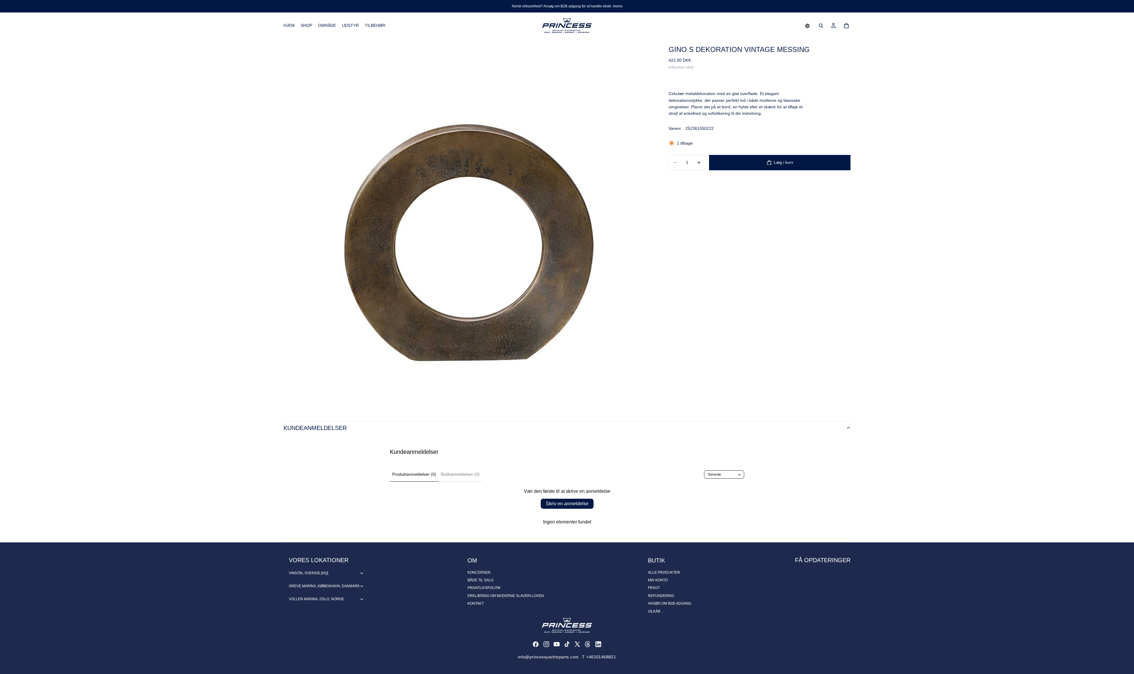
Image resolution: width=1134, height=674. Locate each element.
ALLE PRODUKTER (664, 572)
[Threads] (587, 644)
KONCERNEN (479, 572)
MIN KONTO (658, 580)
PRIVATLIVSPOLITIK (484, 588)
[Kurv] (846, 25)
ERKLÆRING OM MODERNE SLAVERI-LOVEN (505, 596)
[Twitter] (577, 644)
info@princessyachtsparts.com (548, 657)
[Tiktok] (567, 644)
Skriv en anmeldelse (567, 503)
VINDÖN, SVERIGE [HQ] (308, 573)
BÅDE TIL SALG (480, 580)
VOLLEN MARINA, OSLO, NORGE (316, 599)
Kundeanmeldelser (315, 428)
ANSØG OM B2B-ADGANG (669, 603)
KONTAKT (475, 603)
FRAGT (654, 588)
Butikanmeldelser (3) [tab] (460, 474)
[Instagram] (546, 644)
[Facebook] (535, 644)
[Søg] (820, 25)
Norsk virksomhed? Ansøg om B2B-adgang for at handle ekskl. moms (567, 6)
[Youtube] (556, 644)
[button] (807, 26)
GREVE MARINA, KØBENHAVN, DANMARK (324, 586)
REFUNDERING (661, 596)
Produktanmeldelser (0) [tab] (414, 474)
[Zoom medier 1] (469, 224)
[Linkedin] (598, 644)
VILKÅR (654, 611)
